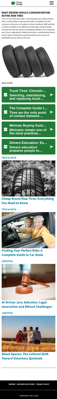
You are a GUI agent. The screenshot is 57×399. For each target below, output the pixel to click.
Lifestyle (7, 261)
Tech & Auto (9, 157)
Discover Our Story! (26, 384)
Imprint (12, 384)
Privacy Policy (42, 384)
